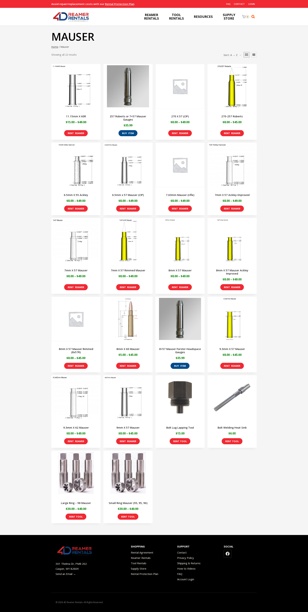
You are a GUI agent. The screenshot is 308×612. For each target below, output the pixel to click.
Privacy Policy (185, 558)
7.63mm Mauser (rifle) (180, 195)
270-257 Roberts (232, 116)
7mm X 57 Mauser (76, 270)
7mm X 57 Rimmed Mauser (128, 270)
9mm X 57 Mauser (128, 427)
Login (251, 4)
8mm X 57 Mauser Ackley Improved (232, 271)
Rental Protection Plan (119, 4)
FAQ (228, 4)
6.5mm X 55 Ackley (76, 195)
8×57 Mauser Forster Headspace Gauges (180, 350)
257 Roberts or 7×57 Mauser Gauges (128, 117)
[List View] (254, 54)
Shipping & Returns (189, 563)
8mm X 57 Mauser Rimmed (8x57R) (76, 350)
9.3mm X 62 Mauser (76, 427)
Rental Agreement (142, 552)
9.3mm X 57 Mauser (232, 349)
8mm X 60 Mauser (128, 349)
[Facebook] (228, 554)
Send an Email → (66, 574)
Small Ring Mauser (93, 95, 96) (128, 503)
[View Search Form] (254, 17)
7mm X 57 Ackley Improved (232, 195)
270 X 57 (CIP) (180, 116)
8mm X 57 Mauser (180, 270)
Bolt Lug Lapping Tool (180, 427)
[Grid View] (246, 54)
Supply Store (138, 568)
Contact (239, 4)
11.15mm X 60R (76, 116)
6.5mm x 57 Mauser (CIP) (128, 195)
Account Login (185, 579)
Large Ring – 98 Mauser (76, 503)
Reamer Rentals (141, 558)
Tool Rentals (138, 563)
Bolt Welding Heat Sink (232, 427)
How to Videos (186, 568)
